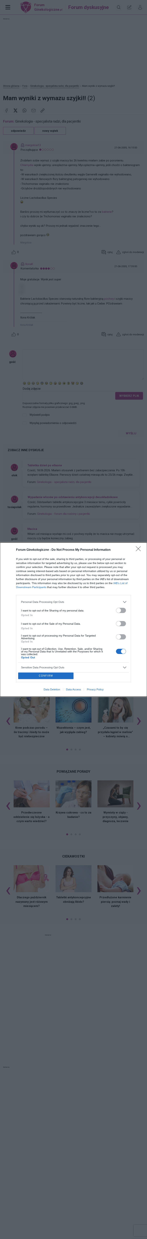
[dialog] (73, 620)
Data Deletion (52, 689)
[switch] (121, 610)
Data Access (73, 689)
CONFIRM (46, 675)
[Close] (139, 550)
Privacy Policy (95, 689)
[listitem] (73, 602)
